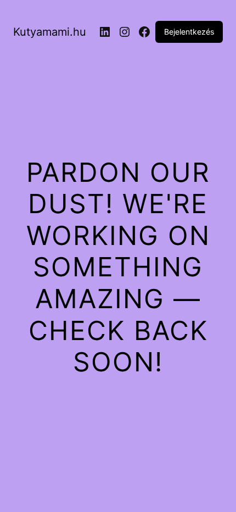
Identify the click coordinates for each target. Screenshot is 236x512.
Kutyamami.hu (49, 31)
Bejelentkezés (189, 31)
